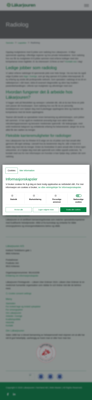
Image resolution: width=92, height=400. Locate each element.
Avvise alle (18, 210)
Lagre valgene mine (46, 210)
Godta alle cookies (73, 210)
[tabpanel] (46, 183)
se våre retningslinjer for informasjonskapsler (59, 187)
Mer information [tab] (27, 170)
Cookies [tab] (11, 170)
